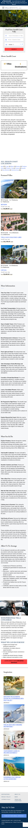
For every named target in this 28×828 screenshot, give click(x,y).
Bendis (4, 205)
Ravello (23, 168)
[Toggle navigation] (3, 8)
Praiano (17, 168)
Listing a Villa (5, 799)
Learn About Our (14, 661)
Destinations (5, 794)
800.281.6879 (7, 1)
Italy (2, 166)
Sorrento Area (15, 170)
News (16, 796)
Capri (7, 166)
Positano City (9, 168)
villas (7, 812)
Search (14, 49)
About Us (17, 794)
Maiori (12, 166)
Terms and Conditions (18, 800)
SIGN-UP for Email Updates (14, 815)
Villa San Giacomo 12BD (11, 237)
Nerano (18, 166)
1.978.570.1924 (17, 820)
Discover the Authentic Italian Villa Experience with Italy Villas (14, 698)
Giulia (3, 270)
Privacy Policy (6, 796)
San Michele (6, 170)
